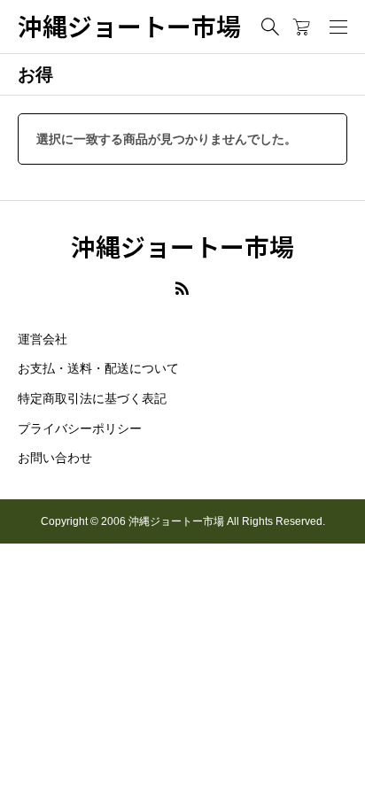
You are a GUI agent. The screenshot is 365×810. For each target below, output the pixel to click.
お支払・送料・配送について (98, 368)
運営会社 (42, 339)
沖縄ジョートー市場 (129, 27)
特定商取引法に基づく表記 (92, 398)
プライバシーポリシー (80, 428)
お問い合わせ (55, 458)
